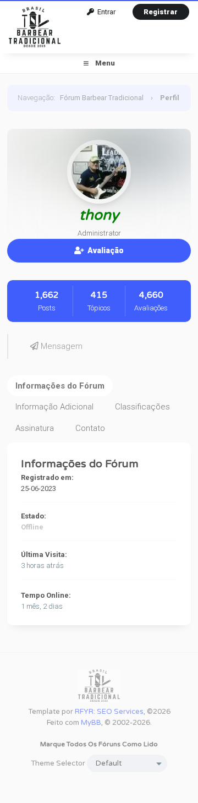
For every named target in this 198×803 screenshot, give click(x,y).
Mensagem (60, 346)
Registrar (161, 12)
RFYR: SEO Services (109, 711)
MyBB (91, 722)
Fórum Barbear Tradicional (102, 98)
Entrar (105, 12)
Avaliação (104, 250)
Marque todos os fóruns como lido (99, 744)
